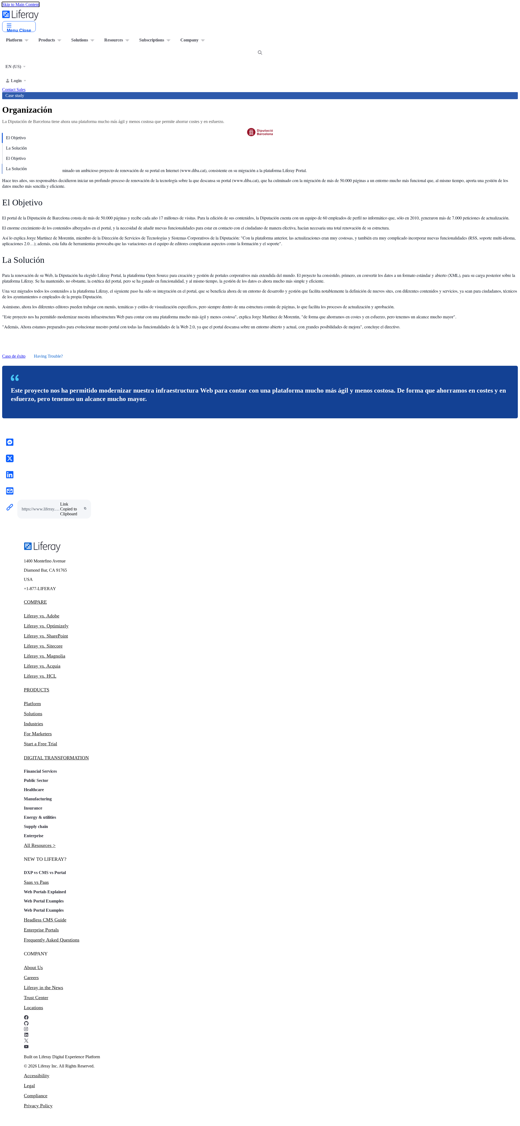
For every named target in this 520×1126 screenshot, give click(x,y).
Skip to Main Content (20, 4)
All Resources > (40, 845)
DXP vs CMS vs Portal (45, 872)
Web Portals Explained (45, 891)
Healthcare (34, 789)
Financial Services (40, 771)
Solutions (33, 713)
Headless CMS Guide (45, 920)
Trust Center (36, 997)
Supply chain (36, 826)
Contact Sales (13, 89)
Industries (33, 723)
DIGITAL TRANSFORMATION (56, 758)
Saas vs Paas (36, 882)
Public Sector (36, 780)
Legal (29, 1085)
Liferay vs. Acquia (42, 666)
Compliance (35, 1095)
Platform (32, 703)
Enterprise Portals (41, 930)
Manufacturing (38, 799)
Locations (33, 1007)
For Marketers (38, 733)
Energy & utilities (40, 817)
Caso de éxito (13, 356)
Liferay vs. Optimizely (46, 626)
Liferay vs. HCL (40, 676)
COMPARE (35, 602)
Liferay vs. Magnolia (44, 656)
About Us (33, 967)
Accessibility (36, 1075)
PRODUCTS (36, 690)
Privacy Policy (38, 1105)
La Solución (16, 148)
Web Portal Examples (44, 901)
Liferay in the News (43, 987)
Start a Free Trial (40, 743)
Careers (31, 977)
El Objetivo (16, 137)
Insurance (33, 808)
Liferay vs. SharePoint (46, 636)
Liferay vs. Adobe (41, 616)
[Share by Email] (9, 491)
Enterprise (33, 835)
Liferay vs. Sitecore (43, 646)
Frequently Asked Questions (51, 940)
